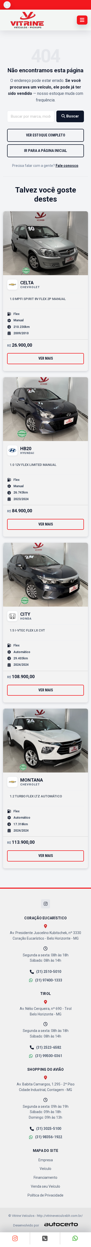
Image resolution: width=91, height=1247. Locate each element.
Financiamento (45, 1177)
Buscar (72, 116)
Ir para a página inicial (45, 151)
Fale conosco (67, 166)
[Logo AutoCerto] (59, 1224)
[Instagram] (45, 903)
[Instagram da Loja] (15, 1238)
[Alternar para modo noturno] (7, 4)
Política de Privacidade (45, 1195)
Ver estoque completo (45, 135)
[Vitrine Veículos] (27, 20)
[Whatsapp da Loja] (75, 1238)
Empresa (45, 1160)
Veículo (45, 1169)
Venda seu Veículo (45, 1186)
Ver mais (45, 358)
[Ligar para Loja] (45, 1238)
